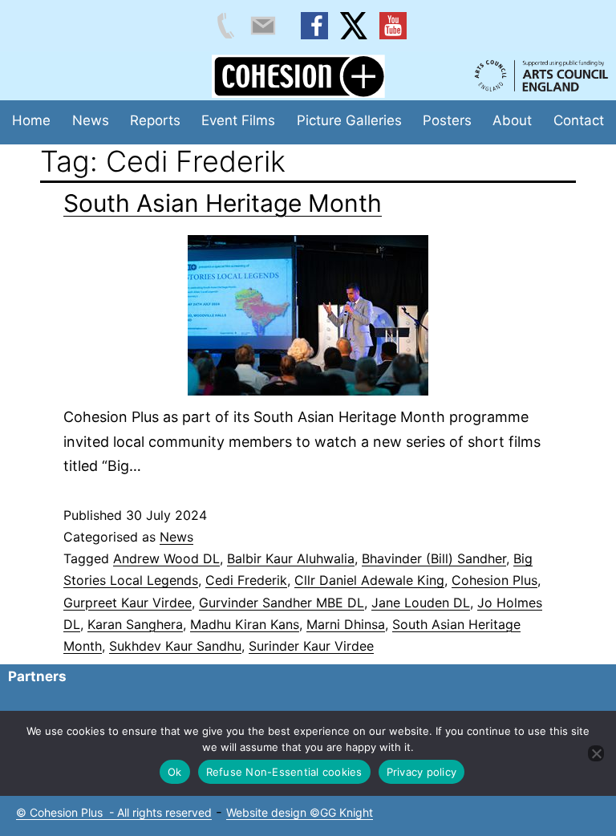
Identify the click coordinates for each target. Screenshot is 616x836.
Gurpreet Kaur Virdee (127, 603)
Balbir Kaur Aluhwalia (291, 558)
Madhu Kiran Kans (244, 624)
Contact (578, 120)
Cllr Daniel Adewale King (369, 580)
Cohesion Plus (494, 580)
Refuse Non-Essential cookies (284, 771)
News (90, 120)
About (512, 120)
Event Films (238, 120)
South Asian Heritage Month (222, 203)
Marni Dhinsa (345, 624)
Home (31, 120)
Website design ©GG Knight (299, 812)
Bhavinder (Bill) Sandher (434, 558)
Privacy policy (422, 771)
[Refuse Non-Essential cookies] (596, 753)
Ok (175, 771)
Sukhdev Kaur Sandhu (175, 646)
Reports (155, 120)
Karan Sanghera (135, 624)
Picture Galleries (349, 120)
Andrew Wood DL (166, 558)
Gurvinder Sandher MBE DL (281, 603)
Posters (447, 120)
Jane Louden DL (420, 603)
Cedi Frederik (246, 580)
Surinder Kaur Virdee (311, 646)
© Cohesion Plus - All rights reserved (114, 812)
